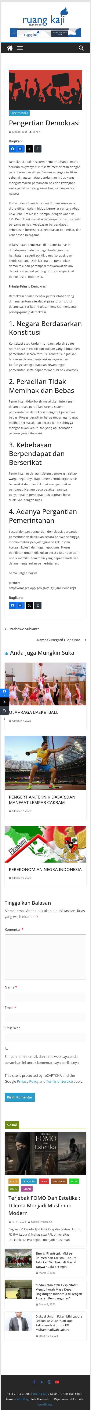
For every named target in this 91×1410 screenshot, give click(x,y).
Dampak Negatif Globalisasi (59, 640)
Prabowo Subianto (25, 629)
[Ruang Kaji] (10, 48)
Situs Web (13, 1028)
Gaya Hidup (29, 1181)
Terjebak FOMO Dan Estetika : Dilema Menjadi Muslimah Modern (44, 1205)
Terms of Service (59, 1081)
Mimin (36, 132)
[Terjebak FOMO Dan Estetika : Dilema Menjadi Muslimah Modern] (45, 1153)
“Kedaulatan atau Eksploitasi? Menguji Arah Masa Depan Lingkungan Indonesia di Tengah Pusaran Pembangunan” (59, 1291)
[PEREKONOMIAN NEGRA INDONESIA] (45, 829)
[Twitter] (29, 149)
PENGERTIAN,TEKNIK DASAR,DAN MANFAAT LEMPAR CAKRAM (42, 799)
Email (10, 1007)
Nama (11, 987)
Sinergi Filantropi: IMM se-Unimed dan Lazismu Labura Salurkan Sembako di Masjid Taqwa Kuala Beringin (56, 1260)
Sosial (13, 1188)
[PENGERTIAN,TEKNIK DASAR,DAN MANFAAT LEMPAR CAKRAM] (45, 739)
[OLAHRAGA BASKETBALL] (45, 665)
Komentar (14, 929)
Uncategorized (19, 113)
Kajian (43, 1181)
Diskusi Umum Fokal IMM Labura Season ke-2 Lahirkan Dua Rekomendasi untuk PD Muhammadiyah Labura (59, 1323)
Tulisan (26, 1188)
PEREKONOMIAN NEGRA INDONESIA (45, 869)
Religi (74, 1181)
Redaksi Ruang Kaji (42, 1221)
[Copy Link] (37, 149)
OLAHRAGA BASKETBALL (33, 712)
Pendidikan (59, 1181)
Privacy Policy (28, 1081)
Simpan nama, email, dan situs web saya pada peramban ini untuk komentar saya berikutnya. (42, 1059)
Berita (13, 1181)
